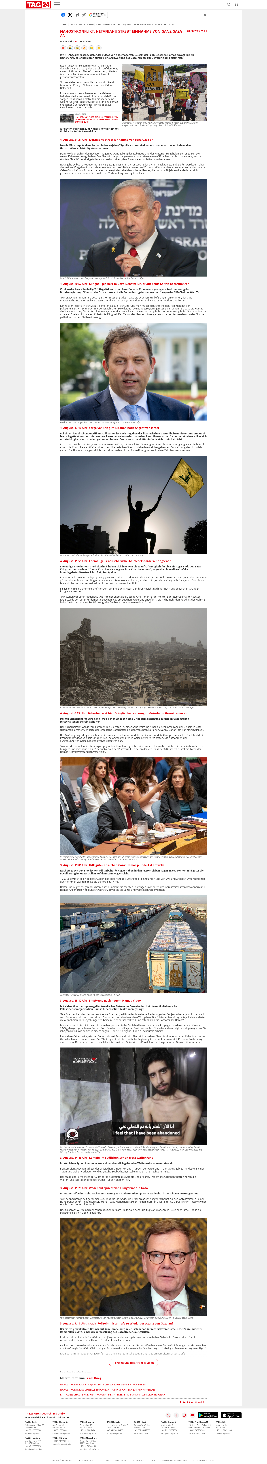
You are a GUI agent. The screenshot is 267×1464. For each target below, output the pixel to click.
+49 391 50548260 (88, 1446)
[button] (237, 5)
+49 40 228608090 (33, 1446)
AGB (153, 1460)
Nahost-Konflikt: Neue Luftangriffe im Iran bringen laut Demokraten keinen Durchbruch (97, 119)
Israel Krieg (86, 24)
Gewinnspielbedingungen (174, 1460)
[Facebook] (176, 1415)
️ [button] (63, 48)
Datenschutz (138, 1460)
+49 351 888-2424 (87, 1430)
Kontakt (105, 1460)
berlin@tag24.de (32, 1433)
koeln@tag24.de (223, 1433)
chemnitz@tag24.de (61, 1433)
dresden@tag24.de (88, 1433)
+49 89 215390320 (61, 1441)
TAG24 (63, 24)
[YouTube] (192, 1415)
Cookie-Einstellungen (204, 1460)
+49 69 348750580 (197, 1430)
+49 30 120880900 (33, 1430)
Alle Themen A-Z (86, 1460)
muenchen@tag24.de (62, 1444)
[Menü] (57, 4)
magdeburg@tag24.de (89, 1449)
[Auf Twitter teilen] (70, 15)
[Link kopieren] (84, 15)
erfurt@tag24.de (141, 1433)
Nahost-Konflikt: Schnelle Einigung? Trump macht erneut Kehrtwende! (107, 1389)
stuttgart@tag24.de (169, 1433)
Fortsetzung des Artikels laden (133, 1363)
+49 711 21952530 (169, 1430)
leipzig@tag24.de (114, 1433)
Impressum (120, 1460)
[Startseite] (38, 5)
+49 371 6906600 (60, 1430)
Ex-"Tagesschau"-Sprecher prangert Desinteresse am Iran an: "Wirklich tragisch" (113, 1394)
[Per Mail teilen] (77, 15)
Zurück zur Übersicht (194, 1402)
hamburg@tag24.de (33, 1449)
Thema (73, 24)
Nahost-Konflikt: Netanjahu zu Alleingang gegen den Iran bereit (103, 1384)
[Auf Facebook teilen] (63, 15)
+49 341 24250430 (115, 1430)
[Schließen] (205, 15)
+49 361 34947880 (142, 1430)
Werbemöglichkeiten (62, 1460)
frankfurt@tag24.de (197, 1433)
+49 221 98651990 (224, 1430)
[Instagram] (184, 1415)
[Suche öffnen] (229, 5)
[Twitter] (168, 1415)
